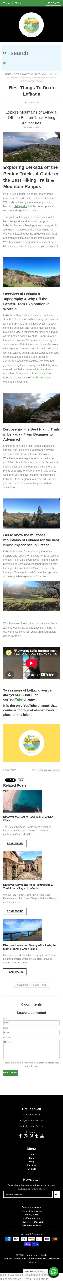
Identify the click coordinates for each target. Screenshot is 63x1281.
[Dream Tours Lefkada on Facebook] (20, 1136)
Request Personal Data (31, 1221)
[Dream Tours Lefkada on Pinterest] (31, 1136)
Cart (55, 3)
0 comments (9, 770)
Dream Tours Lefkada (36, 1255)
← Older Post (22, 985)
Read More (15, 843)
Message (7, 1038)
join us (30, 631)
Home (8, 74)
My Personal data (32, 1218)
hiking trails (20, 206)
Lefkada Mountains (48, 770)
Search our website (31, 1207)
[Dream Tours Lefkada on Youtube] (42, 1136)
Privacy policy (31, 1214)
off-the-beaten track (39, 377)
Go (56, 1194)
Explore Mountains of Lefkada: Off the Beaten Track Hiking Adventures (32, 117)
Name (5, 1018)
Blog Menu (30, 103)
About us (31, 1165)
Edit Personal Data (31, 1225)
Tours (31, 1158)
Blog (31, 1161)
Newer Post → (40, 985)
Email (5, 1028)
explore (53, 246)
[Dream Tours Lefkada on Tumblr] (36, 1136)
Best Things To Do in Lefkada (30, 74)
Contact (32, 1168)
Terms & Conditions (32, 1211)
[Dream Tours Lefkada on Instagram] (26, 1136)
